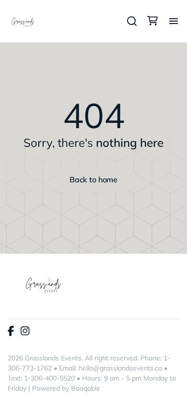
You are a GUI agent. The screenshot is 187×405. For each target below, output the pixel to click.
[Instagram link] (25, 331)
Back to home (93, 179)
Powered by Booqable (66, 388)
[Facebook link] (11, 331)
